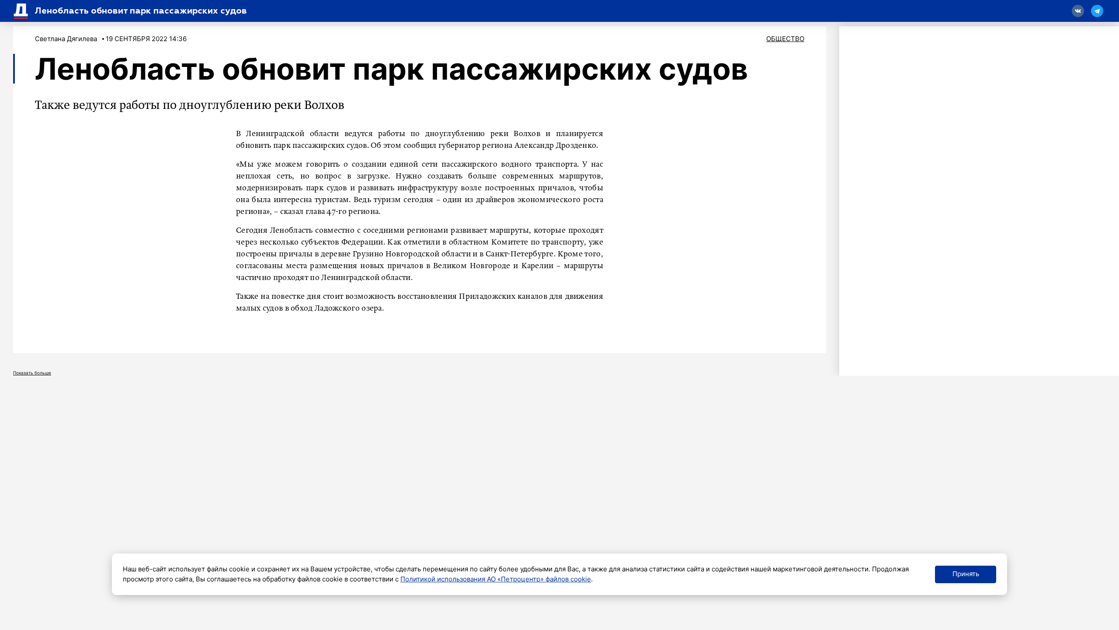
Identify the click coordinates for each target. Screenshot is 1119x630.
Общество (785, 39)
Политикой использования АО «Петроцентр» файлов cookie (495, 579)
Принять (965, 574)
